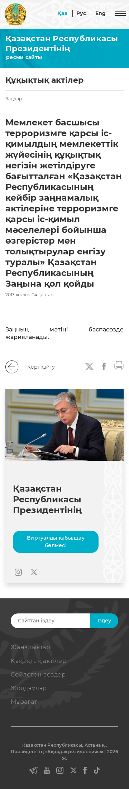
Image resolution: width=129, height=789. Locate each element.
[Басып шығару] (119, 365)
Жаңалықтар (31, 647)
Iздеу (104, 620)
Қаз (62, 13)
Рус (81, 13)
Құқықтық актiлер (39, 661)
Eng (100, 13)
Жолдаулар (29, 688)
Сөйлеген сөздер (38, 674)
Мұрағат (24, 701)
